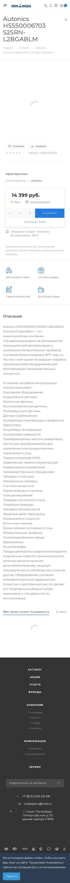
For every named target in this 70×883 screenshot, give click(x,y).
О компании (35, 712)
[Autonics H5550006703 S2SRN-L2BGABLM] (35, 105)
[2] (10, 153)
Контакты (35, 728)
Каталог (35, 669)
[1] (6, 153)
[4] (16, 153)
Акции (35, 676)
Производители (35, 753)
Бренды (35, 691)
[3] (13, 153)
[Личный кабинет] (56, 6)
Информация (35, 741)
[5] (19, 153)
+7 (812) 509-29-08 (36, 796)
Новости (35, 717)
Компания (35, 704)
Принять (11, 876)
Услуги (35, 684)
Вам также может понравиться (26, 612)
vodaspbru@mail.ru (38, 803)
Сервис (35, 766)
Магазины (35, 748)
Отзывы (35, 722)
